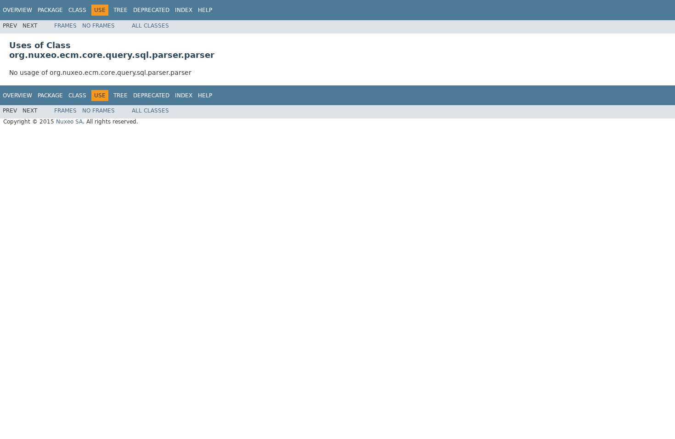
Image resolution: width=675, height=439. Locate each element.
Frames (65, 26)
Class (77, 10)
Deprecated (151, 10)
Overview (17, 10)
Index (183, 10)
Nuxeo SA (69, 121)
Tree (120, 10)
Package (50, 10)
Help (205, 10)
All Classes (150, 26)
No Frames (98, 26)
